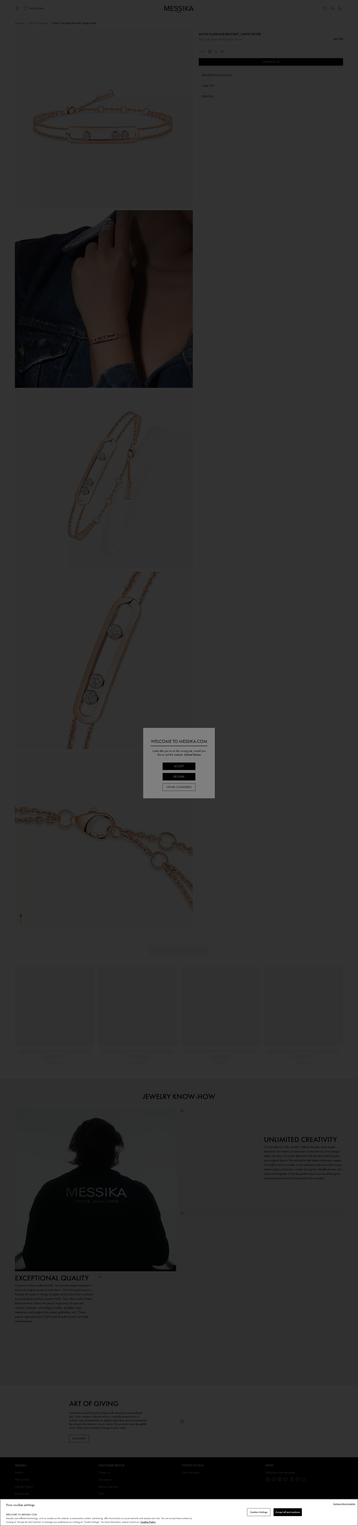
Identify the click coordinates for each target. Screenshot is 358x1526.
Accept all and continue (288, 1512)
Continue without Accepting (344, 1504)
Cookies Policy (148, 1522)
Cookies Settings (258, 1512)
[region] (179, 1512)
